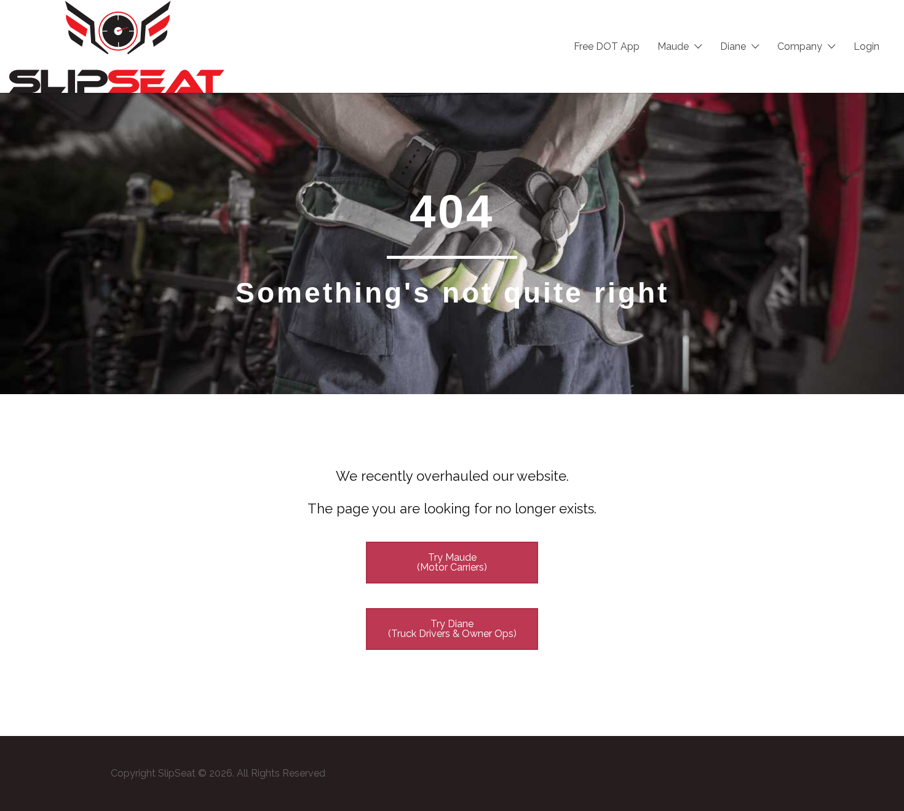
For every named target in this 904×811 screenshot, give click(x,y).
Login (866, 46)
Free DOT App (607, 46)
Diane (733, 46)
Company (799, 46)
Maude (673, 46)
